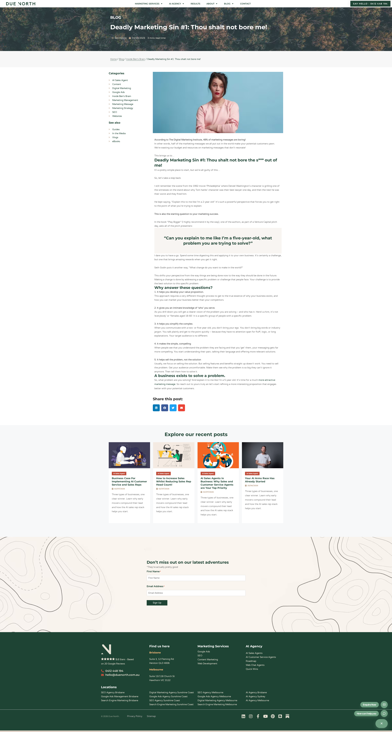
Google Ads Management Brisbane (119, 696)
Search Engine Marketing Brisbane (119, 700)
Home (113, 59)
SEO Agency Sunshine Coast (164, 700)
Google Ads (204, 651)
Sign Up (157, 602)
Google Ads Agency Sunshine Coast (168, 696)
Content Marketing (208, 659)
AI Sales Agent (119, 474)
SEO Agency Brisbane (112, 692)
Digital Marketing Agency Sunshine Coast (171, 692)
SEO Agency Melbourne (210, 692)
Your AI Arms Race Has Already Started (260, 480)
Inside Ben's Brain (135, 59)
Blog (121, 59)
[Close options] (381, 723)
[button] (148, 3)
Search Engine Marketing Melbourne (217, 704)
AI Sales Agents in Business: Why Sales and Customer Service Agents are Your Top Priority (217, 483)
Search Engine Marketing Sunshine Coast (171, 704)
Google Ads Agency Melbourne (214, 696)
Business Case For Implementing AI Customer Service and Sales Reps (129, 481)
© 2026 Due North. (110, 716)
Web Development (207, 663)
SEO (200, 655)
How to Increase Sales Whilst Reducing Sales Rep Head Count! (173, 481)
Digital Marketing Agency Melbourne (217, 700)
